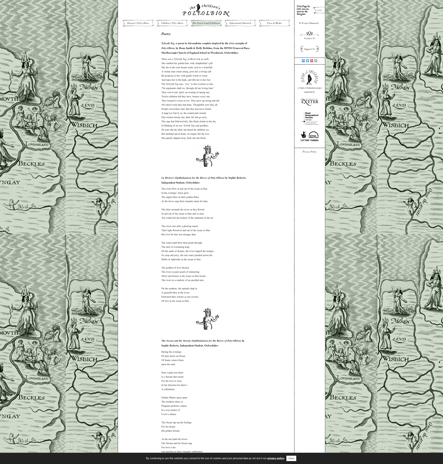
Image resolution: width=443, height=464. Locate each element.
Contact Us (309, 38)
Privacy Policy (309, 151)
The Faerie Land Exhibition (206, 23)
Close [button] (291, 458)
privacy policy (275, 458)
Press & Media (274, 23)
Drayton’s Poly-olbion (138, 23)
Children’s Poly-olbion (172, 23)
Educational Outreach (240, 23)
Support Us (309, 49)
